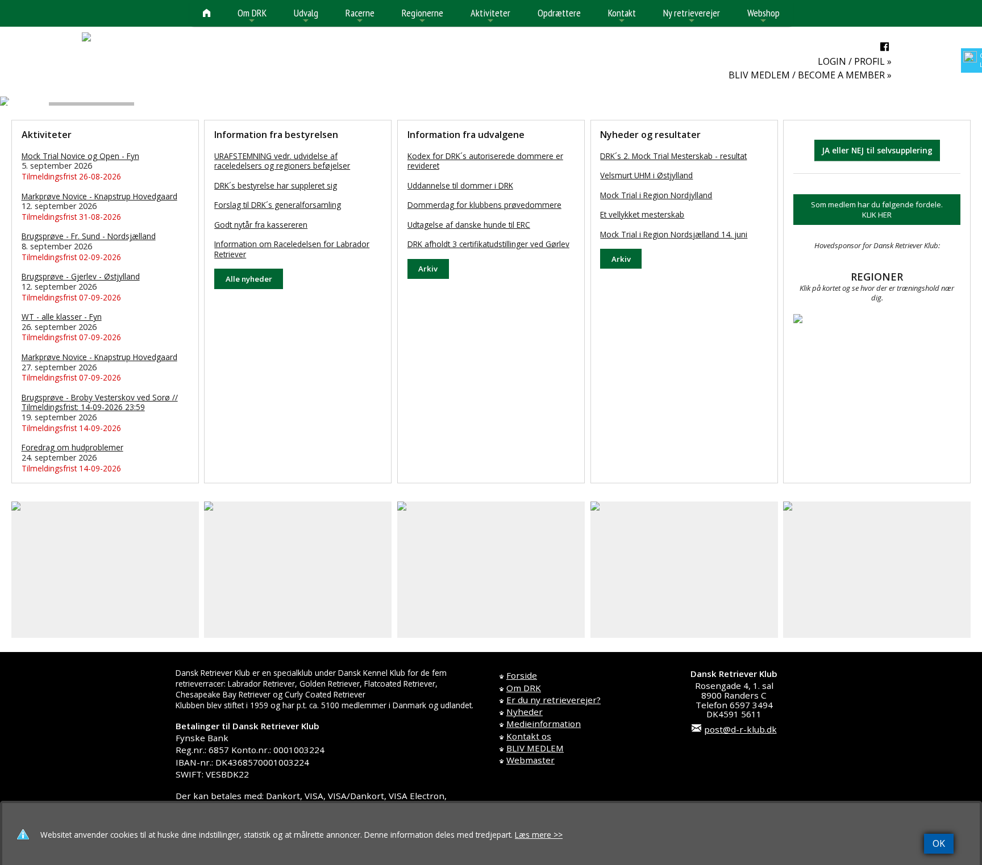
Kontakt (622, 16)
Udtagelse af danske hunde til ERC (468, 224)
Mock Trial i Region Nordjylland (656, 195)
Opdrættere (559, 12)
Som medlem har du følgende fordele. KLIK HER (877, 209)
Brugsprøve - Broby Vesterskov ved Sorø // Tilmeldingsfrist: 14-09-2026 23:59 (100, 402)
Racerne (360, 16)
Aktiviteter (490, 16)
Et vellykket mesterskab (642, 214)
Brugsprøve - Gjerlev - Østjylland (81, 276)
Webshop (763, 16)
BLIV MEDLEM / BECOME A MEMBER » (810, 75)
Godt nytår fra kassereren (260, 224)
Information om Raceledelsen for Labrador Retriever (291, 249)
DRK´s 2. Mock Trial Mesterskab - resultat (673, 156)
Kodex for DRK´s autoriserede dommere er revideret (485, 161)
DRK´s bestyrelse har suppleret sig (275, 185)
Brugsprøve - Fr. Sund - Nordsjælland (89, 236)
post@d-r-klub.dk (740, 729)
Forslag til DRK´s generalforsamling (277, 204)
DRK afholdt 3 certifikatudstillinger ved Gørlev (488, 244)
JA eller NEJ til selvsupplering (877, 150)
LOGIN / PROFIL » (855, 61)
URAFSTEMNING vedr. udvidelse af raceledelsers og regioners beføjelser (282, 161)
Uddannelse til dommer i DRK (460, 185)
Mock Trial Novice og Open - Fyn (80, 156)
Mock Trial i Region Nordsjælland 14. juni (673, 234)
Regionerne (422, 16)
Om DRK (252, 16)
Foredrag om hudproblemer (72, 447)
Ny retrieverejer (691, 16)
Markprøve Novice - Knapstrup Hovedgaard (99, 196)
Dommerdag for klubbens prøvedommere (484, 204)
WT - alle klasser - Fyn (62, 316)
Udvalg (306, 16)
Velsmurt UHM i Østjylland (646, 175)
